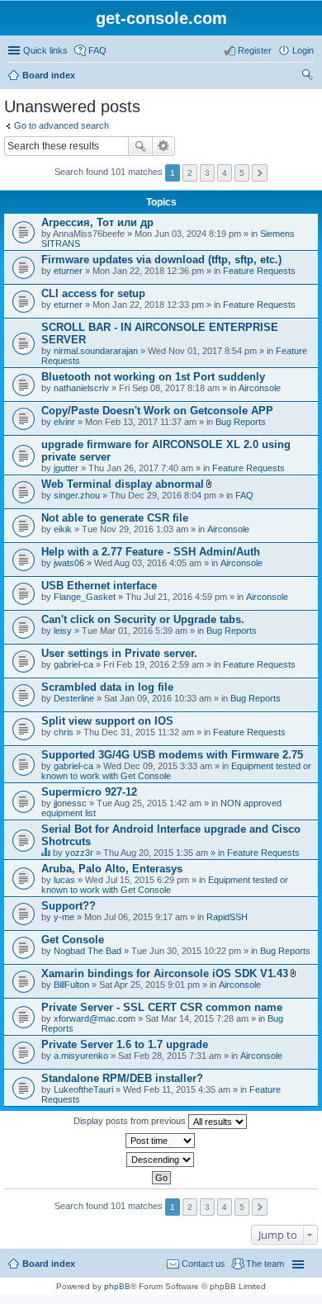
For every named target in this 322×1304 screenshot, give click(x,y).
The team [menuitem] (265, 1264)
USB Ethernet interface (99, 585)
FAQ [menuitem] (97, 50)
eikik (63, 529)
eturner (68, 271)
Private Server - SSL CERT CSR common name (161, 1007)
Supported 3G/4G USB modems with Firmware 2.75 (172, 755)
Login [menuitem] (303, 50)
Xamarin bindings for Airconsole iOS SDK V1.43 (164, 973)
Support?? (68, 906)
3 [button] (207, 172)
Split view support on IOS (107, 721)
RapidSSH (227, 917)
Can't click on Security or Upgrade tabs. (142, 619)
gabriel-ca (73, 664)
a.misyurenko (81, 1056)
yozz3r (79, 853)
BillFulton (71, 985)
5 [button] (241, 172)
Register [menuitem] (255, 50)
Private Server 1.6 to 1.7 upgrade (124, 1044)
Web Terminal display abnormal (122, 484)
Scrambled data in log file (107, 687)
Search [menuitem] (307, 76)
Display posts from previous (130, 1121)
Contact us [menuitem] (203, 1264)
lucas (64, 880)
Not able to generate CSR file (114, 518)
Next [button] (260, 173)
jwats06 (69, 563)
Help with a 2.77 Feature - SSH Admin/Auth (150, 552)
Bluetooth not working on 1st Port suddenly (153, 377)
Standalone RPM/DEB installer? (122, 1078)
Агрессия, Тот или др (97, 222)
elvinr (64, 422)
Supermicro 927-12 (89, 792)
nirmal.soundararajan (96, 351)
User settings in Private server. (119, 653)
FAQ (244, 495)
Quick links (45, 50)
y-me (64, 917)
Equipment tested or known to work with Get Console (164, 885)
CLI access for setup (93, 293)
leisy (63, 630)
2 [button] (189, 172)
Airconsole (260, 388)
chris (63, 732)
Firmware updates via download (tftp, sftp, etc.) (161, 259)
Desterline (74, 698)
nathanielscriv (81, 388)
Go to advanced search (61, 125)
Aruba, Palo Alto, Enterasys (111, 868)
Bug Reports (240, 422)
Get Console (72, 939)
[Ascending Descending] (161, 1159)
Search (140, 146)
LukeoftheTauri (83, 1089)
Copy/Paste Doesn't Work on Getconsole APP (157, 410)
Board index (48, 75)
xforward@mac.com (94, 1018)
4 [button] (224, 172)
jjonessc (70, 803)
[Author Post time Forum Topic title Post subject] (161, 1140)
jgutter (66, 468)
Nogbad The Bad (87, 951)
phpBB (117, 1286)
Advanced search (164, 146)
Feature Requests (259, 271)
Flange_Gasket (85, 597)
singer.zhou (77, 495)
